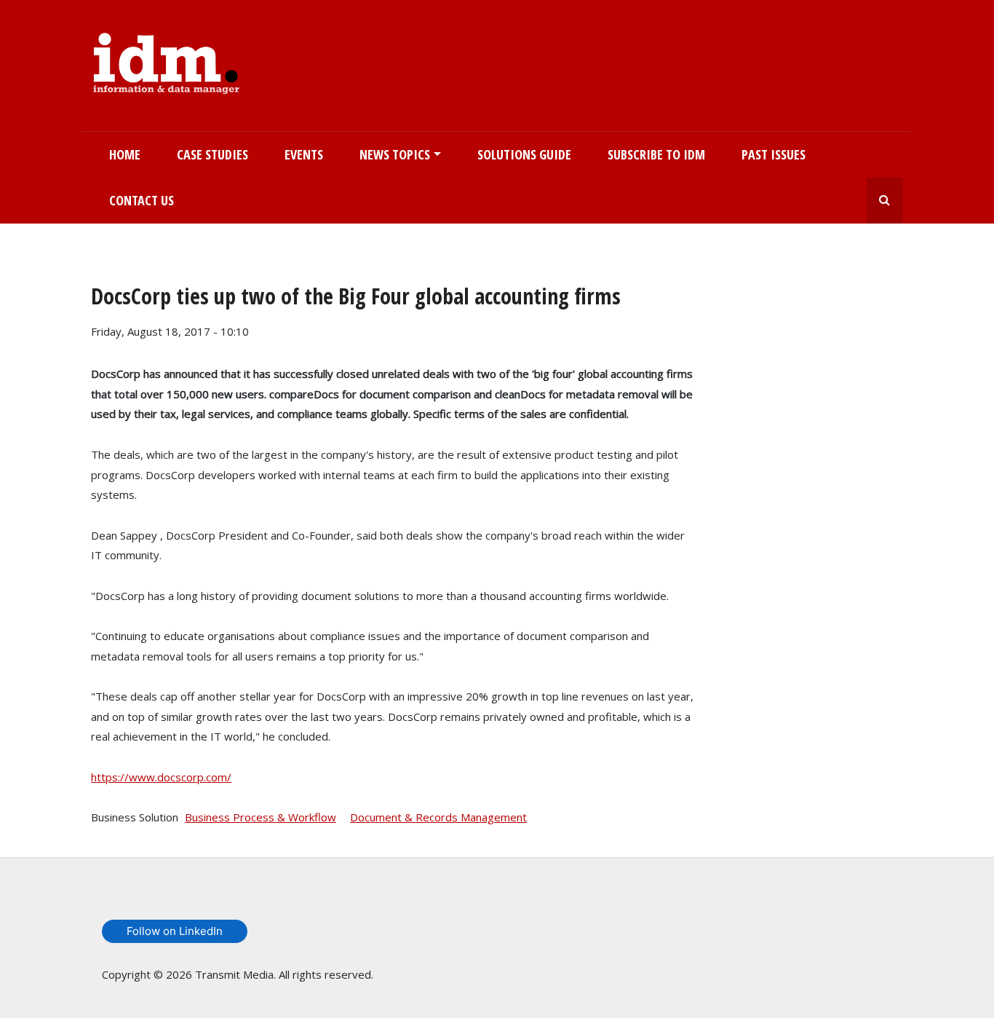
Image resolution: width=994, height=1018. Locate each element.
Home (124, 154)
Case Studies (212, 154)
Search (885, 201)
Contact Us (141, 200)
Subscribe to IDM (656, 154)
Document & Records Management (438, 817)
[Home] (166, 60)
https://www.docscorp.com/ (161, 777)
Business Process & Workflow (260, 817)
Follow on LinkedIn (175, 931)
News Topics (394, 154)
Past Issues (773, 154)
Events (304, 154)
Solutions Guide (524, 154)
